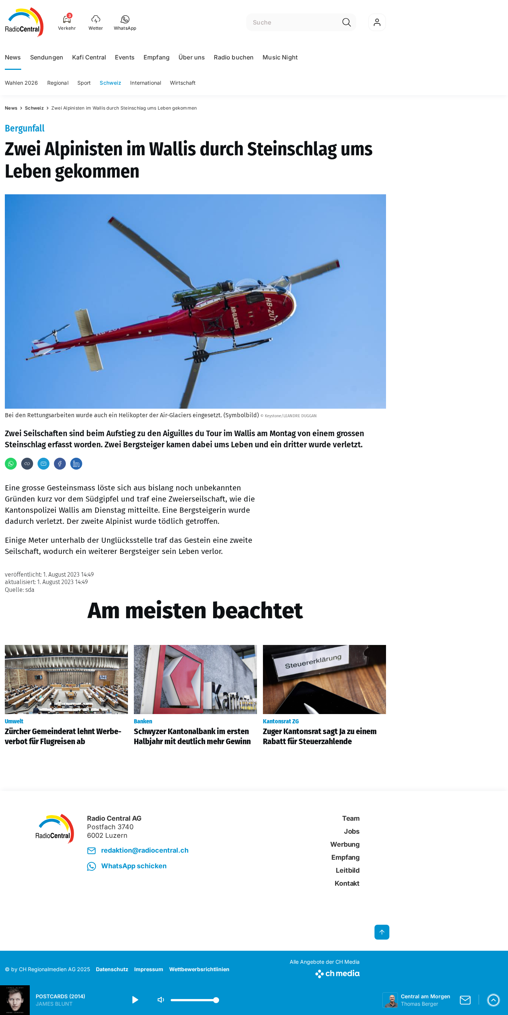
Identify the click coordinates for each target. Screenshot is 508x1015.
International (145, 83)
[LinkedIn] (76, 464)
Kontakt (347, 883)
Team (351, 818)
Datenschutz (112, 969)
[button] (125, 22)
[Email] (43, 464)
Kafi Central (89, 57)
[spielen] (134, 1000)
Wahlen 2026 (21, 83)
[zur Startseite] (24, 22)
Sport (84, 83)
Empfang (157, 57)
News (13, 57)
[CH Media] (325, 972)
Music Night (280, 57)
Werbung (345, 844)
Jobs (352, 831)
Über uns (192, 57)
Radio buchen (234, 57)
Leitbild (348, 870)
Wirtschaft (183, 83)
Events (125, 57)
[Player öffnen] (493, 1000)
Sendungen (46, 57)
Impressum (148, 969)
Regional (57, 83)
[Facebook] (60, 464)
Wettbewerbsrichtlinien (199, 969)
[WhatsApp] (11, 464)
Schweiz (110, 83)
